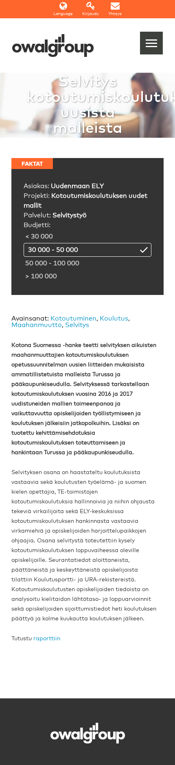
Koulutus (114, 318)
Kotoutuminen (73, 318)
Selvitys (77, 325)
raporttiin (46, 638)
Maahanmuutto (36, 325)
